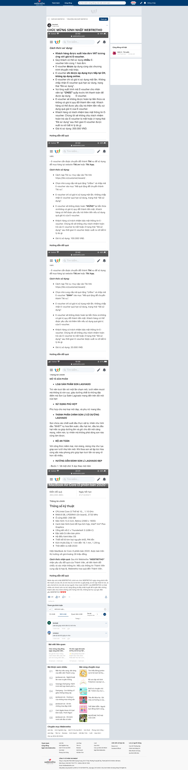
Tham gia (103, 19)
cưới (90, 733)
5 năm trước (56, 628)
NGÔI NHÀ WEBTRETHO (58, 19)
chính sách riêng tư (134, 748)
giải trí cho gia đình (75, 730)
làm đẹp (50, 733)
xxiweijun (56, 633)
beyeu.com (115, 746)
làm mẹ (50, 730)
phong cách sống (97, 730)
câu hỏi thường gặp (134, 746)
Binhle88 (55, 623)
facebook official (116, 748)
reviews (64, 733)
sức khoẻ (87, 730)
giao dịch (97, 733)
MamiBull (55, 24)
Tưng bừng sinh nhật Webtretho (77, 19)
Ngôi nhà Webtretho (48, 748)
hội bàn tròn (83, 733)
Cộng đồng (68, 3)
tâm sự (57, 733)
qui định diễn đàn (134, 753)
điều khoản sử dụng (134, 751)
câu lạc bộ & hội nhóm (55, 736)
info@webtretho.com (68, 765)
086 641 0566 (86, 763)
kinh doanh (73, 733)
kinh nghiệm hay (60, 730)
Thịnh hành (56, 3)
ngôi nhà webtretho (99, 750)
